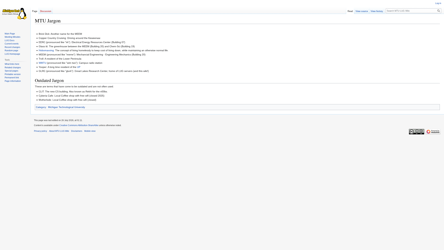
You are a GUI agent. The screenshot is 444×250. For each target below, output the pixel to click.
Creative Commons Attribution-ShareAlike (79, 125)
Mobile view (90, 131)
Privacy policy (40, 131)
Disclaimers (76, 131)
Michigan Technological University (66, 107)
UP (78, 67)
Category (41, 107)
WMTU (42, 62)
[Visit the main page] (15, 14)
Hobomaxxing (46, 50)
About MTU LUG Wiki (59, 131)
